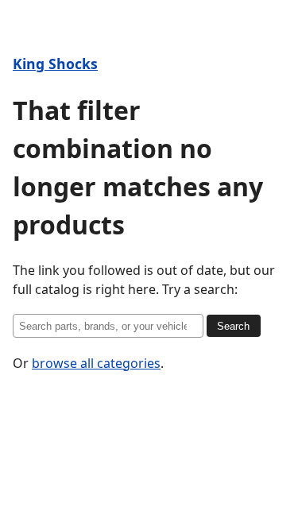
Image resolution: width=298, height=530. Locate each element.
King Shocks (55, 63)
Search (233, 326)
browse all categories (96, 363)
